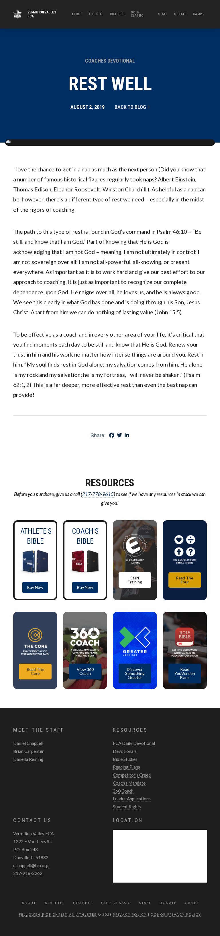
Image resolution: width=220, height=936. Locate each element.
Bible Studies (125, 759)
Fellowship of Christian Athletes (58, 914)
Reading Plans (126, 766)
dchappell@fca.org (31, 865)
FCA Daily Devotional (134, 743)
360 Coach (123, 790)
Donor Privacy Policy (176, 914)
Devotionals (125, 751)
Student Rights (127, 806)
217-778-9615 (98, 494)
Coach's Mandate (129, 782)
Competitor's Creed (132, 774)
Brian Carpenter (28, 751)
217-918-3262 (27, 873)
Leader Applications (132, 798)
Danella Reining (28, 759)
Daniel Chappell (28, 743)
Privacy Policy (130, 914)
